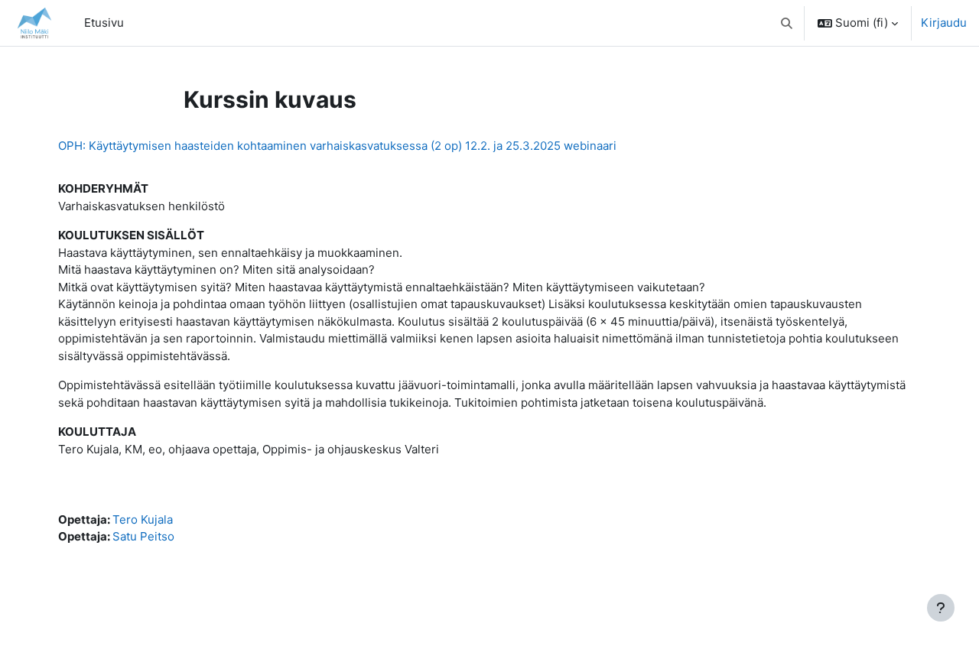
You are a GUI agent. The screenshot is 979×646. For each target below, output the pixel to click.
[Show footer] (941, 608)
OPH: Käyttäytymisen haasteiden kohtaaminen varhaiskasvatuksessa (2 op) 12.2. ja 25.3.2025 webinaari (337, 145)
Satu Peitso (143, 536)
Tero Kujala (142, 519)
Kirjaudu (944, 22)
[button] (787, 23)
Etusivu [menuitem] (104, 22)
